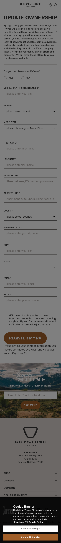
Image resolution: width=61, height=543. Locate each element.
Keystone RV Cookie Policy (28, 522)
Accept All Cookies (30, 537)
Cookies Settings (30, 528)
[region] (30, 520)
